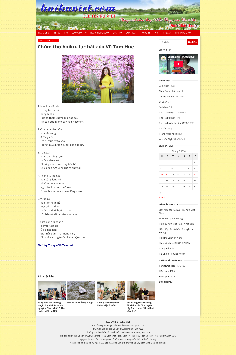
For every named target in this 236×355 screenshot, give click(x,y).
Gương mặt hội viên (169, 96)
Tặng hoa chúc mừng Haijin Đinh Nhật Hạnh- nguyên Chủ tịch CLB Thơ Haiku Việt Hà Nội (51, 307)
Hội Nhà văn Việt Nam (170, 237)
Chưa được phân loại (169, 91)
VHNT (157, 32)
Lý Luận (167, 32)
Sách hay (117, 32)
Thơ (66, 32)
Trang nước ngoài (100, 32)
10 (161, 174)
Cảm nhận (131, 32)
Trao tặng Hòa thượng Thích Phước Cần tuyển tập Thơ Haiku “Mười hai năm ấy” (140, 307)
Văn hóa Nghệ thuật (48, 41)
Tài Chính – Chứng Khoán (172, 253)
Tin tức (56, 32)
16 (195, 174)
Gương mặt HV (78, 32)
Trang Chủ (43, 32)
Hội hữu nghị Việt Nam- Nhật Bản (176, 223)
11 (167, 174)
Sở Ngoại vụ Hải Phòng (171, 218)
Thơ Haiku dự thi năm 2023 (173, 123)
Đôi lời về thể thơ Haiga (80, 302)
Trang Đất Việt (166, 248)
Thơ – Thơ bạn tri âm (170, 112)
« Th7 (162, 197)
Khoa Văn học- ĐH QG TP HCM (174, 243)
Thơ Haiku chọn (183, 32)
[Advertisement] (98, 260)
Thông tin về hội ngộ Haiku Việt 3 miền (108, 304)
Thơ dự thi (145, 32)
